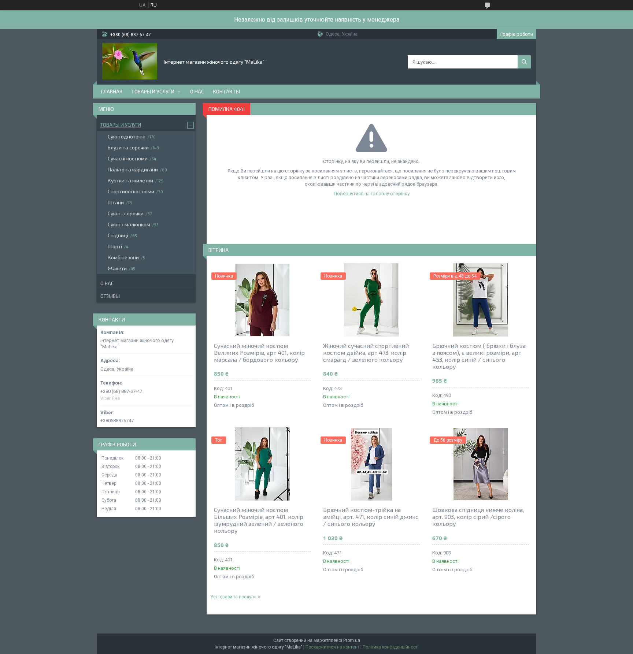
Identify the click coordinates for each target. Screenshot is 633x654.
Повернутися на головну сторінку (372, 193)
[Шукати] (524, 61)
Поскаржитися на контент (332, 647)
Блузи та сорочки (128, 147)
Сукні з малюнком (129, 224)
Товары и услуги (152, 91)
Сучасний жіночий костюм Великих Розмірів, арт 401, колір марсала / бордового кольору (259, 352)
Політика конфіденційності (391, 647)
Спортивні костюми (131, 191)
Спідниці (118, 235)
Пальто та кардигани (133, 169)
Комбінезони (123, 257)
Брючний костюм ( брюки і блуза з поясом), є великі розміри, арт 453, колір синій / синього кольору (479, 356)
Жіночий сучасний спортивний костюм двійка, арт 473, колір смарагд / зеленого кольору (366, 352)
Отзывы (110, 296)
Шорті (115, 246)
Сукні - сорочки (126, 213)
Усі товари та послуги (233, 597)
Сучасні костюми (128, 158)
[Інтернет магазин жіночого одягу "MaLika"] (129, 61)
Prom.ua (351, 640)
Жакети (117, 268)
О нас (197, 91)
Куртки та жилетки (130, 180)
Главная (111, 91)
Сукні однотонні (126, 136)
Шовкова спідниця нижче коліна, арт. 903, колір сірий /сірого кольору (478, 516)
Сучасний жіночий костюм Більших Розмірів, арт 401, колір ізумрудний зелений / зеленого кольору (258, 520)
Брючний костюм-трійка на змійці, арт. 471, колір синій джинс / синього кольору (370, 516)
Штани (116, 202)
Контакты (226, 91)
